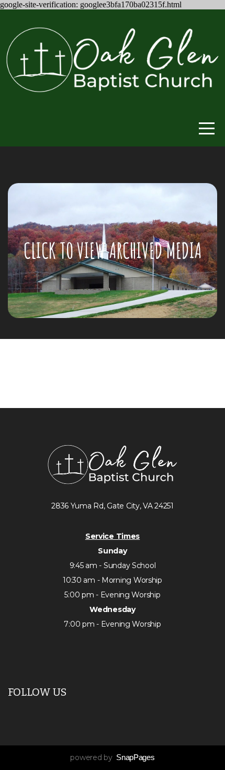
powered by (112, 757)
